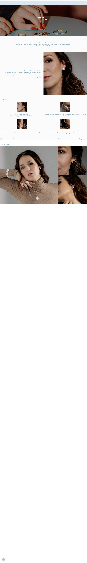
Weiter (52, 289)
